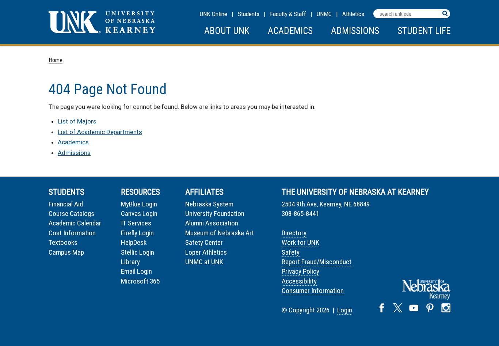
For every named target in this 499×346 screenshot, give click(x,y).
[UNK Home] (102, 31)
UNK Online (213, 14)
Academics (290, 31)
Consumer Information (313, 290)
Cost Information (72, 233)
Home (55, 60)
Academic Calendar (75, 223)
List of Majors (77, 121)
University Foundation (214, 213)
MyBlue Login (139, 204)
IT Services (136, 223)
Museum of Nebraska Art (219, 233)
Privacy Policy (300, 271)
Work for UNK (300, 242)
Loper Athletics (206, 252)
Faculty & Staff (288, 14)
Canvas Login (139, 213)
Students (248, 14)
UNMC (324, 14)
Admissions (355, 31)
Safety (291, 252)
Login (344, 310)
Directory (294, 233)
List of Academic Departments (100, 132)
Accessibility (299, 281)
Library (130, 262)
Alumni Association (211, 223)
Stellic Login (137, 252)
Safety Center (204, 242)
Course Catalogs (71, 213)
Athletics (353, 14)
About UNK (227, 31)
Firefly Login (137, 233)
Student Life (423, 31)
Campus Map (66, 252)
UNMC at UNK (204, 262)
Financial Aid (66, 204)
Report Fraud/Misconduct (316, 262)
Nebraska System (209, 204)
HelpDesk (133, 242)
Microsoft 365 (140, 281)
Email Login (136, 271)
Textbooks (63, 242)
